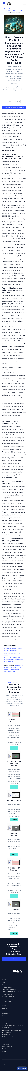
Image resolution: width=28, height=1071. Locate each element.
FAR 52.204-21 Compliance (9, 999)
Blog (10, 8)
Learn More (14, 748)
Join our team (5, 1011)
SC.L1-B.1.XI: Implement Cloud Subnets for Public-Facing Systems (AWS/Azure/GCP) (13, 659)
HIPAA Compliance (7, 994)
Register (4, 984)
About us (4, 1008)
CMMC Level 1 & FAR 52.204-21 (14, 10)
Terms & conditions (7, 1046)
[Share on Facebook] (17, 101)
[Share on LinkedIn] (13, 101)
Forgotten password (7, 987)
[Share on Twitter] (15, 101)
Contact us (5, 1015)
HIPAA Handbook (6, 1034)
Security (4, 1049)
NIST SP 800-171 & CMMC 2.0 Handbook (12, 1025)
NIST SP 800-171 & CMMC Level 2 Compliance (14, 991)
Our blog (4, 1023)
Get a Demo (13, 958)
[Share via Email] (19, 101)
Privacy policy (5, 1044)
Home (6, 8)
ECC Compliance (6, 1001)
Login (3, 982)
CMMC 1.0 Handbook (7, 1036)
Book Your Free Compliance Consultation (14, 107)
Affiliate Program (6, 1013)
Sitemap (4, 1051)
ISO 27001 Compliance (8, 996)
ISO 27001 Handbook (7, 1027)
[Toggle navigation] (24, 3)
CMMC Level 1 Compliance (8, 989)
